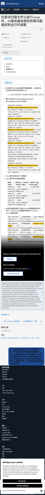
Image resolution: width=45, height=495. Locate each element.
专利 (3, 456)
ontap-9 (28, 37)
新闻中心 (4, 402)
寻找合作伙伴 (5, 430)
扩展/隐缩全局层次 (3, 9)
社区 (3, 388)
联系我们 (4, 418)
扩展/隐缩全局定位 (43, 9)
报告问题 (4, 372)
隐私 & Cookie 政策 (7, 451)
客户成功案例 (5, 409)
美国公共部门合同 (7, 435)
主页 (8, 10)
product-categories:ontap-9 (10, 338)
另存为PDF (41, 29)
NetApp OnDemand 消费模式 (10, 437)
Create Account (13, 273)
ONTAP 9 (26, 10)
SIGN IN (10, 259)
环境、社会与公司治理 (8, 411)
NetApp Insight (6, 407)
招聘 (3, 416)
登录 (42, 4)
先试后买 (4, 428)
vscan (37, 338)
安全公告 (4, 376)
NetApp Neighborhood (8, 393)
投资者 (4, 414)
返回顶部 (4, 315)
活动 (3, 404)
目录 (6, 53)
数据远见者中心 (6, 439)
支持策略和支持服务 (7, 379)
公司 (3, 399)
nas (27, 41)
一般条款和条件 (6, 449)
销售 (3, 425)
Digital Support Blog (7, 390)
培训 (3, 385)
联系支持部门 (5, 369)
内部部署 (16, 10)
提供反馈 (4, 374)
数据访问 (36, 10)
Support (30, 269)
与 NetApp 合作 (6, 432)
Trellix (32, 338)
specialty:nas (25, 338)
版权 (3, 454)
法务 (3, 446)
